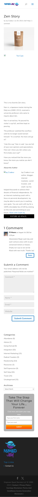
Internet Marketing (11, 353)
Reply (30, 255)
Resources (8, 365)
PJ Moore (12, 232)
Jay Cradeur (9, 21)
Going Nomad (9, 346)
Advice (6, 342)
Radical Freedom (10, 357)
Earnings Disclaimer (14, 488)
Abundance (8, 338)
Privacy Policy (25, 485)
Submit (19, 427)
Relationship (8, 361)
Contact (15, 485)
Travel (6, 376)
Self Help (27, 21)
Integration (8, 350)
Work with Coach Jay (17, 213)
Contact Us (9, 466)
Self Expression (10, 368)
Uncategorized (9, 379)
